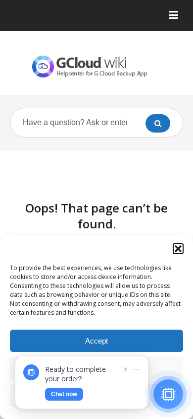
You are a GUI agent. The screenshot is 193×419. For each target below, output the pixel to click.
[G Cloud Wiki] (96, 66)
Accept (96, 341)
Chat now (64, 394)
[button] (178, 249)
